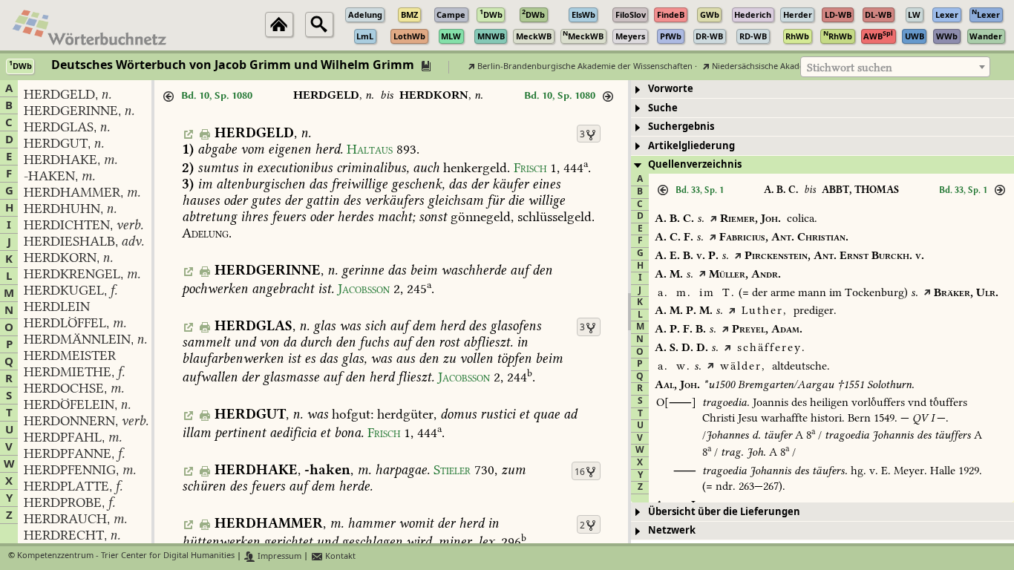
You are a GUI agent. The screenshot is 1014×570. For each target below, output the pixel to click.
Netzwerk (672, 530)
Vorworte (670, 89)
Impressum (278, 556)
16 (580, 472)
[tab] (822, 89)
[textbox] (895, 67)
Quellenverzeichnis (695, 164)
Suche (663, 108)
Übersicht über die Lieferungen (724, 512)
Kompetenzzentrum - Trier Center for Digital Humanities (126, 556)
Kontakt (339, 556)
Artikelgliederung (691, 146)
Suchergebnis (681, 126)
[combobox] (895, 66)
